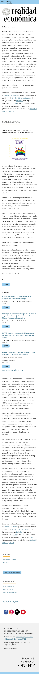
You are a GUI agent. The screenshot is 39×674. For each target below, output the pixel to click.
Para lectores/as (8, 586)
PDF (6, 284)
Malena (15, 95)
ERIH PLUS (8, 95)
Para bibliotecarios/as (10, 593)
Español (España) (9, 559)
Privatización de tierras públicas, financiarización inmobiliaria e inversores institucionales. (18, 355)
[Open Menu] (2, 2)
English (6, 563)
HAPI (31, 106)
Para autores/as (8, 589)
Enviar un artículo (12, 572)
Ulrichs (5, 111)
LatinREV (33, 109)
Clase (15, 103)
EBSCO (11, 111)
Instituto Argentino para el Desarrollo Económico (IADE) (18, 638)
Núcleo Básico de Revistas (21, 98)
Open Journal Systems (11, 602)
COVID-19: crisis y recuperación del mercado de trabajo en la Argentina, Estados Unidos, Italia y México (18, 335)
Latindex (19, 101)
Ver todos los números (11, 370)
